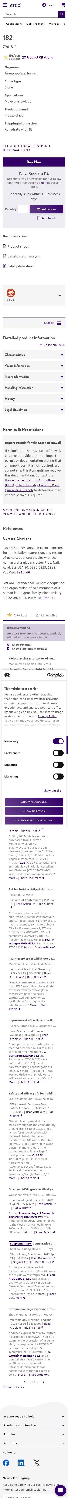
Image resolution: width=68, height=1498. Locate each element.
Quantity (10, 209)
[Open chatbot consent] (60, 1490)
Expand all (54, 345)
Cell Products (35, 24)
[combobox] (30, 14)
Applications (14, 24)
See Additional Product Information (27, 148)
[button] (61, 14)
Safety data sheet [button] (21, 266)
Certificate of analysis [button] (24, 256)
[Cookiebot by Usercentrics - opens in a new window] (48, 675)
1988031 (48, 598)
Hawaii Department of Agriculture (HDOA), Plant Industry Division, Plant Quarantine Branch (32, 485)
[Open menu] (5, 5)
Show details (52, 790)
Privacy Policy (47, 716)
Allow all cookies (34, 802)
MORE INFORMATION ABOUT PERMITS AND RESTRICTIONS (28, 512)
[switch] (58, 753)
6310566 (23, 572)
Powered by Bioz (14, 1387)
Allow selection (34, 811)
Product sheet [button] (18, 246)
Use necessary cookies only (34, 820)
